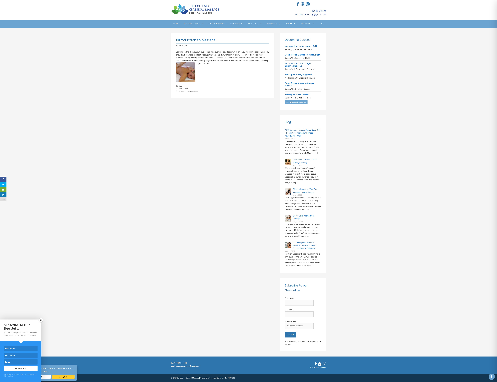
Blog (180, 86)
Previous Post (183, 88)
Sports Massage (216, 23)
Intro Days (253, 23)
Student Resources (318, 367)
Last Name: (289, 309)
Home (176, 23)
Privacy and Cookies (208, 378)
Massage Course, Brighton (298, 74)
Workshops (272, 23)
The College (306, 23)
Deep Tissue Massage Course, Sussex (300, 85)
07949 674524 (180, 363)
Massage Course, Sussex (297, 94)
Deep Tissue (235, 23)
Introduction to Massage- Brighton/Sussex (298, 65)
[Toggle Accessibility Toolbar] (491, 376)
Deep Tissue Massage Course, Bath (302, 55)
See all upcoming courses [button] (296, 102)
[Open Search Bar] (322, 24)
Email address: (290, 321)
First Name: (289, 298)
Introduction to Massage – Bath (301, 46)
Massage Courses (192, 23)
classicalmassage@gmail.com (187, 366)
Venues (289, 23)
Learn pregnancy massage (188, 91)
